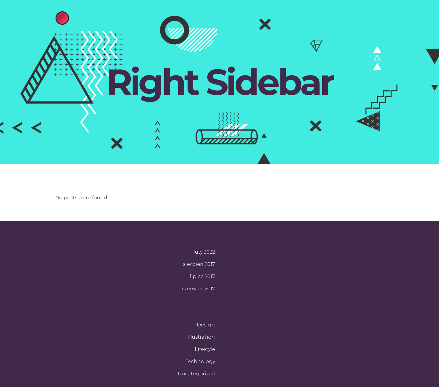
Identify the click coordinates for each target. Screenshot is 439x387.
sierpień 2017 (199, 264)
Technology (200, 361)
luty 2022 (204, 252)
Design (206, 325)
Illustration (201, 337)
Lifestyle (205, 349)
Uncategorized (196, 374)
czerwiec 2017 (198, 289)
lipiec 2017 (202, 276)
